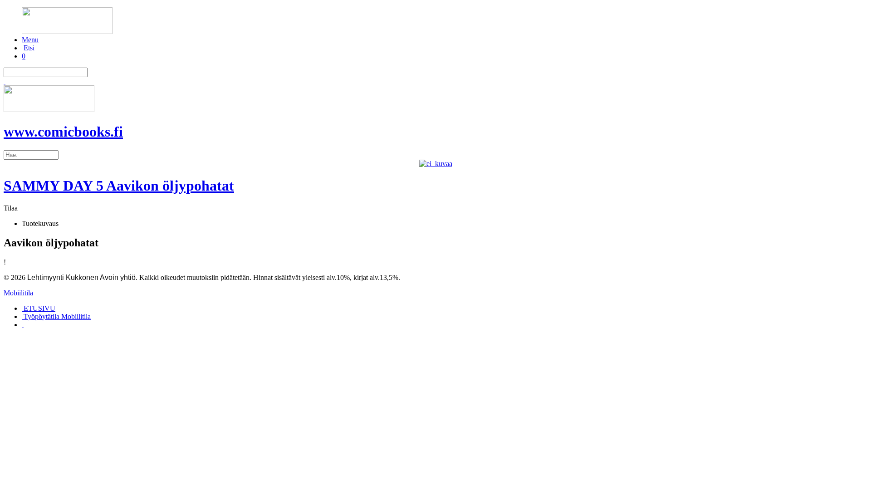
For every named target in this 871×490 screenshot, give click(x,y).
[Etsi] (4, 81)
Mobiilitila (18, 293)
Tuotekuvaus (40, 223)
